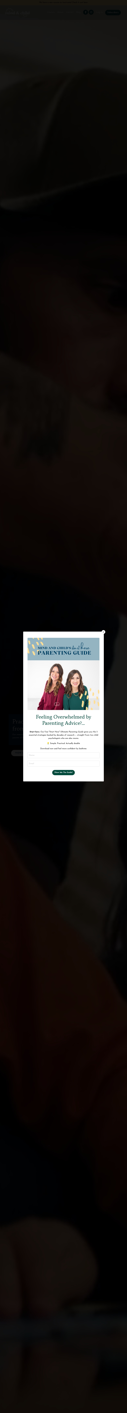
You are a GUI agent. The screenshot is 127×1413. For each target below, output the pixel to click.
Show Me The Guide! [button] (63, 772)
